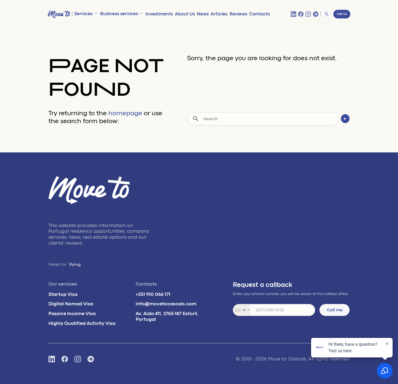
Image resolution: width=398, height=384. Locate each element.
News (203, 14)
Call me (334, 310)
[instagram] (308, 14)
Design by (57, 264)
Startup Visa (62, 294)
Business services (119, 13)
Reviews (238, 14)
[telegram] (315, 14)
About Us (185, 14)
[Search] (326, 14)
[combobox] (242, 310)
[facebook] (301, 14)
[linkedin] (293, 14)
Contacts (259, 14)
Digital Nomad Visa (70, 303)
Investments (159, 14)
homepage (125, 113)
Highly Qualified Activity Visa (81, 323)
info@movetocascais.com (166, 303)
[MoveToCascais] (59, 14)
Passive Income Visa (72, 313)
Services (83, 13)
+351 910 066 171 (153, 294)
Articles (219, 14)
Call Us (342, 14)
